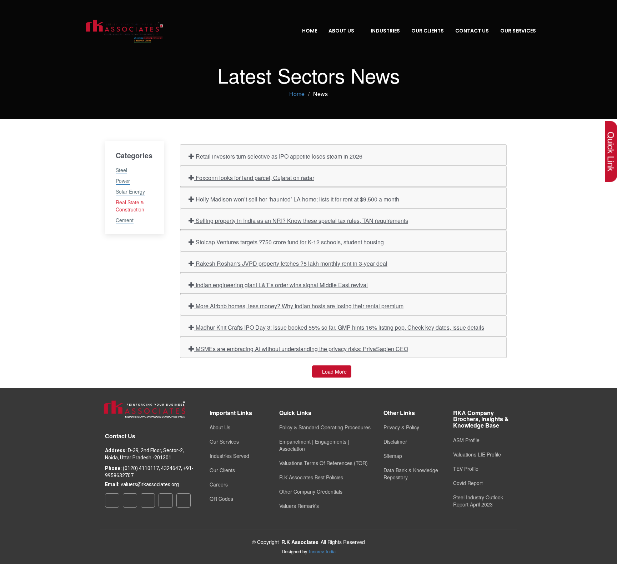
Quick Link (611, 151)
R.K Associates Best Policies (311, 477)
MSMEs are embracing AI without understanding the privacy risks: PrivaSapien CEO (301, 349)
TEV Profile (465, 468)
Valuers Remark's (299, 505)
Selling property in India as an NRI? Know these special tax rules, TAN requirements (301, 220)
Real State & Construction (130, 206)
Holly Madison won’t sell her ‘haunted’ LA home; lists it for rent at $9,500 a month (296, 199)
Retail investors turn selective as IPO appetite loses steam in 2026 (278, 156)
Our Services (224, 441)
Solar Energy (130, 191)
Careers (219, 484)
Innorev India (322, 551)
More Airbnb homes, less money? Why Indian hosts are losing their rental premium (298, 306)
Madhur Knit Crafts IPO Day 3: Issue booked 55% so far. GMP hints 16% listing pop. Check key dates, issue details (339, 327)
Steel (121, 170)
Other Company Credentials (310, 491)
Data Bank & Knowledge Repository (410, 473)
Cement (125, 220)
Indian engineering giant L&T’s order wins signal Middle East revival (281, 285)
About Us (220, 427)
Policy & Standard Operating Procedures (325, 427)
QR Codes (221, 498)
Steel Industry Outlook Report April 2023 (478, 501)
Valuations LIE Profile (477, 454)
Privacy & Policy (401, 427)
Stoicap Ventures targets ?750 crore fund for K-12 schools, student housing (289, 242)
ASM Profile (466, 440)
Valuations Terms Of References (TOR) (323, 462)
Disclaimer (395, 441)
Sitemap (392, 455)
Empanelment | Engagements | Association (314, 445)
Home (309, 30)
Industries (385, 30)
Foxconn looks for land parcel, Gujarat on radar (254, 178)
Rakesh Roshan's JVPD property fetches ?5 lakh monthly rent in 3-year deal (290, 263)
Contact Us (472, 30)
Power (123, 180)
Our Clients (427, 30)
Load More (334, 371)
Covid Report (468, 482)
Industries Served (229, 455)
